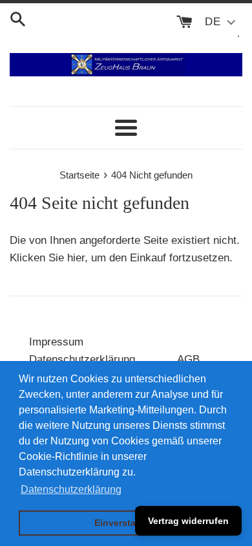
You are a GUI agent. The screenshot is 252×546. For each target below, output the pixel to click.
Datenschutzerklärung (82, 359)
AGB (188, 359)
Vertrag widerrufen (188, 521)
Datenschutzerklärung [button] (71, 489)
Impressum (56, 342)
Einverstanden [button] (126, 523)
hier (76, 258)
